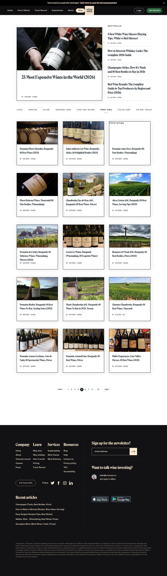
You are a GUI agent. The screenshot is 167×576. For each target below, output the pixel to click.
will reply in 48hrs (108, 479)
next (107, 389)
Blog (80, 10)
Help (66, 455)
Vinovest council (23, 459)
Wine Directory (54, 459)
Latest (19, 110)
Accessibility (69, 472)
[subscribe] (133, 451)
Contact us (68, 459)
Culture (46, 110)
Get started (154, 10)
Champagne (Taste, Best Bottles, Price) (33, 505)
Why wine (37, 451)
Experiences (57, 10)
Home (10, 10)
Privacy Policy (131, 543)
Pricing (36, 463)
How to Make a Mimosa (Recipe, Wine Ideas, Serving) (40, 509)
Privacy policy (70, 463)
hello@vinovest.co (108, 476)
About (70, 10)
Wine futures (53, 455)
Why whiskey (39, 455)
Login (139, 11)
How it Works (24, 10)
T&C (65, 467)
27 (98, 389)
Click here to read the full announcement (98, 3)
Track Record (41, 10)
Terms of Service (118, 543)
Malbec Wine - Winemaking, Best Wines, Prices (37, 519)
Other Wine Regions (85, 110)
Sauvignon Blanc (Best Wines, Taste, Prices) (36, 524)
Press (18, 467)
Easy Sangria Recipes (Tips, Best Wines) (34, 514)
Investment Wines (63, 110)
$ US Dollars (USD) (25, 483)
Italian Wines (124, 110)
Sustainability (54, 451)
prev (60, 389)
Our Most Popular (144, 110)
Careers (19, 463)
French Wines (106, 110)
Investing (32, 110)
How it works (39, 459)
